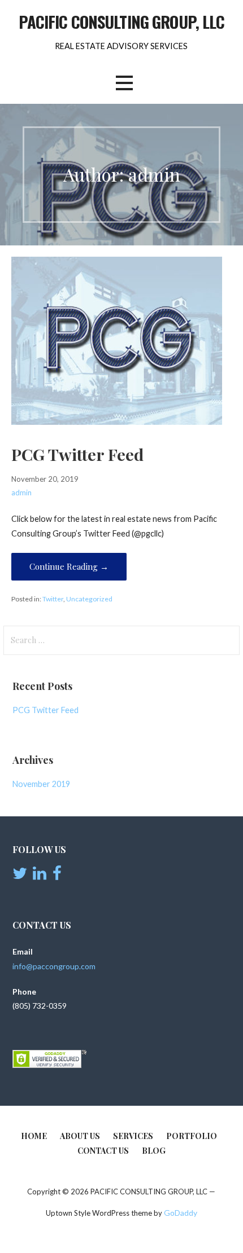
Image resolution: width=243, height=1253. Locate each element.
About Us (80, 1136)
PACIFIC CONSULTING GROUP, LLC (122, 21)
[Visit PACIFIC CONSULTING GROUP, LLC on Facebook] (57, 876)
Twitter (52, 599)
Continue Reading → (69, 566)
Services (133, 1136)
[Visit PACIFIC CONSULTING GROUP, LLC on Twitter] (19, 876)
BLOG (154, 1150)
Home (34, 1136)
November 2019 (41, 784)
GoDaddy (180, 1212)
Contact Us (103, 1150)
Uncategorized (89, 599)
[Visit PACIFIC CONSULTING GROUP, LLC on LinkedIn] (39, 876)
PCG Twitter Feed (77, 454)
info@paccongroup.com (54, 966)
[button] (124, 83)
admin (21, 492)
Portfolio (191, 1136)
